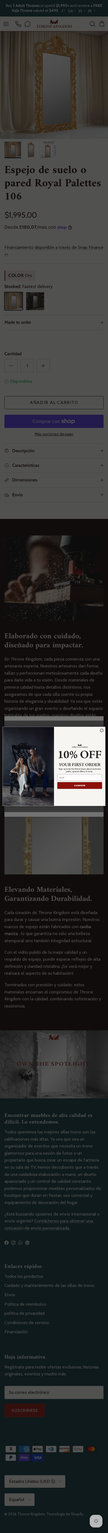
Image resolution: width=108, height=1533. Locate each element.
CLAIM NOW (79, 785)
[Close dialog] (101, 730)
